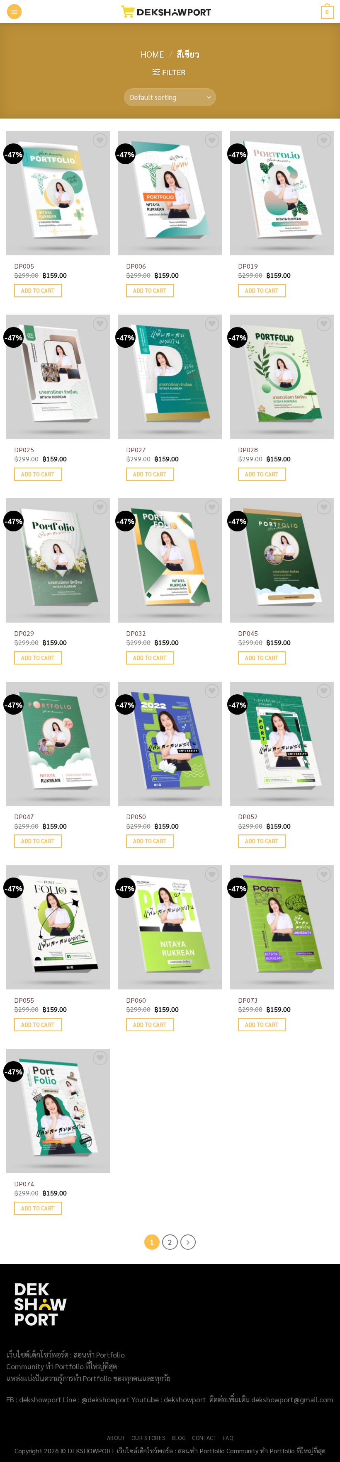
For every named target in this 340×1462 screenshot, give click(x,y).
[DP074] (58, 1111)
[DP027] (170, 377)
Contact (204, 1437)
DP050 (136, 816)
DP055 (24, 1000)
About (116, 1437)
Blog (179, 1437)
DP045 (248, 633)
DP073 (248, 1000)
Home (152, 54)
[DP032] (170, 560)
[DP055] (58, 927)
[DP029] (58, 560)
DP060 (136, 1000)
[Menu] (14, 11)
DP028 (248, 450)
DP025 (24, 450)
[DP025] (58, 377)
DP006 (136, 266)
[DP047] (58, 744)
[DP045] (282, 560)
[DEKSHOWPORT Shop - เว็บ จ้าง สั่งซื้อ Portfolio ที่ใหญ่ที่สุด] (170, 11)
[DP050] (170, 744)
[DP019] (282, 193)
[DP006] (170, 193)
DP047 (24, 816)
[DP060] (170, 927)
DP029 (24, 633)
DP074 (24, 1184)
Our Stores (148, 1437)
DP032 (136, 633)
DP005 (24, 266)
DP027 (136, 450)
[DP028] (282, 377)
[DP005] (58, 193)
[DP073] (282, 927)
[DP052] (282, 744)
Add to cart (37, 290)
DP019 (248, 266)
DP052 (248, 816)
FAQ (228, 1437)
